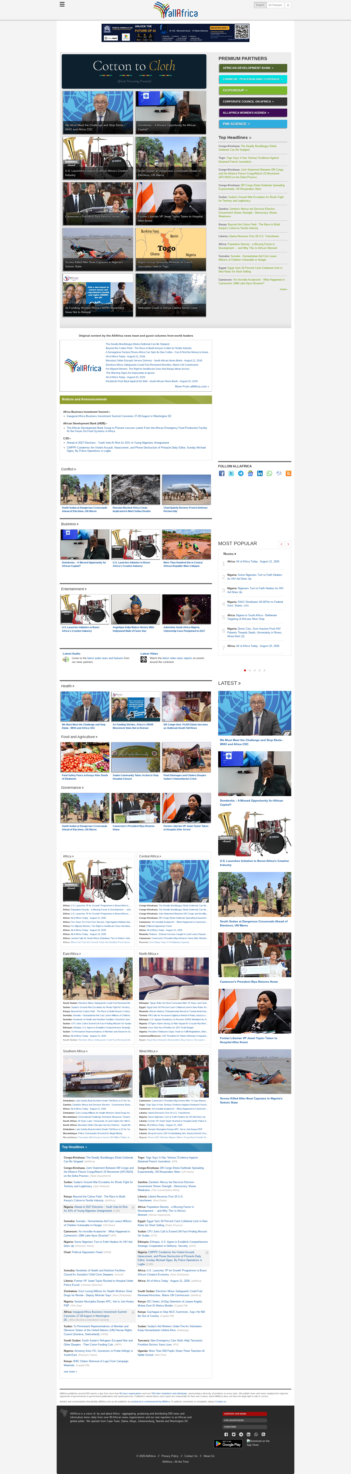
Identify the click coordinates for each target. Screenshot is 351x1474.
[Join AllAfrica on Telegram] (241, 473)
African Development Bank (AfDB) (84, 423)
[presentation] (281, 544)
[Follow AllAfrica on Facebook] (221, 473)
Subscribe (230, 1427)
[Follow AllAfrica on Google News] (250, 473)
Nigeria (228, 553)
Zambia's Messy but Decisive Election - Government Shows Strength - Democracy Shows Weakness (248, 212)
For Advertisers (234, 1420)
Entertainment (72, 589)
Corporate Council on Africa (247, 101)
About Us (209, 1456)
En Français (275, 5)
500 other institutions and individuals (169, 1393)
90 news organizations (130, 1393)
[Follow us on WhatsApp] (256, 1434)
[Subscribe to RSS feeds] (288, 473)
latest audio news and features (105, 658)
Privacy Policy (170, 1456)
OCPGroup (233, 90)
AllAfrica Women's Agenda (244, 112)
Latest (227, 683)
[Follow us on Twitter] (233, 1434)
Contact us (220, 1401)
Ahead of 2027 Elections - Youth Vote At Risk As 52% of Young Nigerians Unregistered (118, 442)
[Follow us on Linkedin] (248, 1434)
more (283, 289)
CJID (66, 438)
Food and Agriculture (78, 737)
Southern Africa (74, 1051)
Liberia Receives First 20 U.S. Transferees (249, 236)
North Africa (147, 953)
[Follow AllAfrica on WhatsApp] (269, 473)
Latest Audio (71, 653)
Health (66, 686)
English (261, 4)
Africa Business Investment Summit (85, 411)
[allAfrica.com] (82, 365)
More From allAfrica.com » (192, 386)
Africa (67, 856)
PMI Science (235, 124)
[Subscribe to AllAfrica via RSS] (263, 1434)
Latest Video (149, 653)
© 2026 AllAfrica (146, 1456)
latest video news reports (177, 658)
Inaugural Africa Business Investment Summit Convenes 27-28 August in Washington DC (119, 416)
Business (68, 524)
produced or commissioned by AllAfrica (151, 1401)
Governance (71, 787)
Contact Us (191, 1456)
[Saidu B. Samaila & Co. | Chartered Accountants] (175, 33)
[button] (245, 670)
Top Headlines (233, 137)
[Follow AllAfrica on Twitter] (231, 473)
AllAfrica (175, 10)
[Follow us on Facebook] (226, 1434)
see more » (70, 1371)
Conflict (67, 469)
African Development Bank (247, 68)
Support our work (235, 1414)
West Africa (147, 1051)
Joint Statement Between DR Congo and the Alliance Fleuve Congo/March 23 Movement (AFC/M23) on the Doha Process (251, 173)
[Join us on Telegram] (241, 1434)
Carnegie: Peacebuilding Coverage (251, 79)
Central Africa (149, 856)
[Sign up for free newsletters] (279, 473)
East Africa (70, 953)
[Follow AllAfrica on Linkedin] (260, 473)
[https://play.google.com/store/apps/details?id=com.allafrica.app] (228, 1444)
